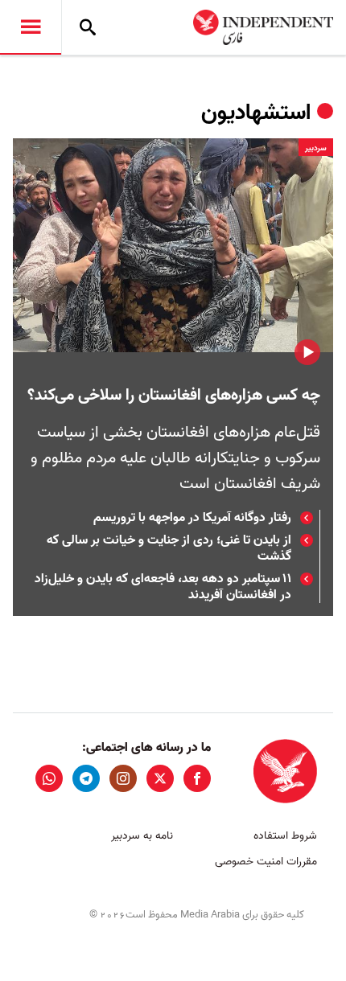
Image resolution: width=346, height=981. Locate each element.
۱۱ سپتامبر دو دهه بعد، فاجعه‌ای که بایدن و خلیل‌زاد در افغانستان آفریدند (163, 587)
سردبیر (316, 148)
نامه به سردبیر (142, 836)
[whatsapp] (49, 778)
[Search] (87, 27)
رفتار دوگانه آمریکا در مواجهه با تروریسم (192, 518)
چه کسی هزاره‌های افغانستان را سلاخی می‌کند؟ (173, 395)
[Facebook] (197, 778)
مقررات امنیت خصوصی (266, 861)
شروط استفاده (285, 836)
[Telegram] (86, 778)
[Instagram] (123, 778)
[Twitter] (160, 778)
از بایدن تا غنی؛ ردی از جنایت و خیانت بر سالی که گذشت (169, 548)
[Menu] (30, 27)
